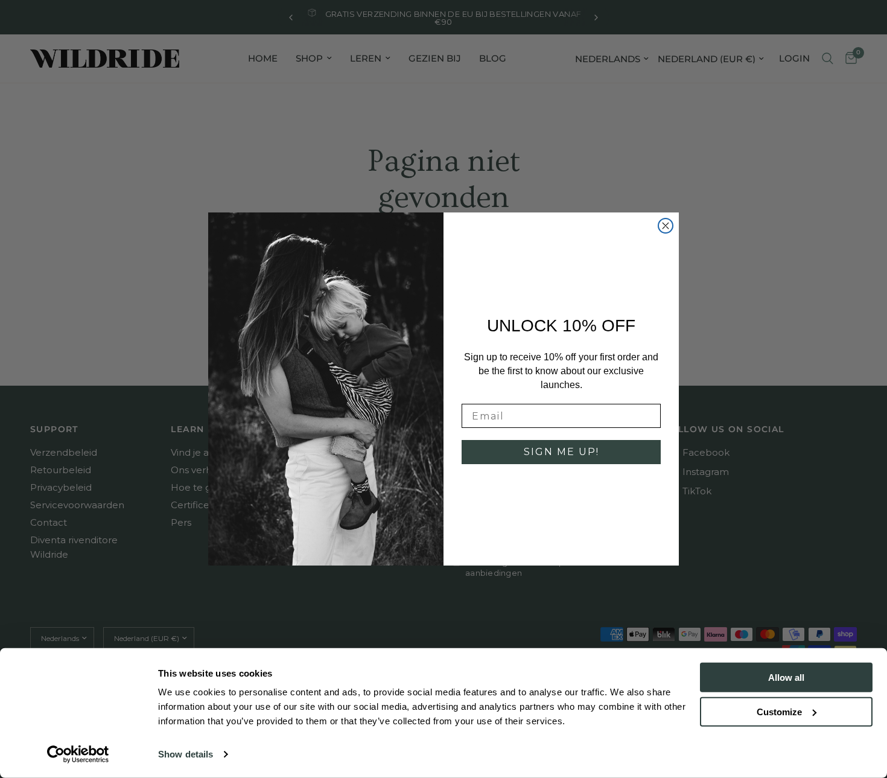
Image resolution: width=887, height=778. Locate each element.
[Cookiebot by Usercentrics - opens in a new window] (78, 754)
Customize (779, 711)
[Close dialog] (665, 225)
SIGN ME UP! (561, 452)
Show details (185, 754)
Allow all (786, 677)
